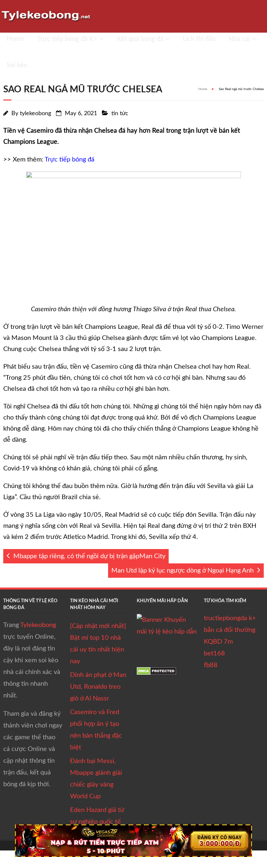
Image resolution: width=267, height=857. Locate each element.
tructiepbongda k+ (230, 618)
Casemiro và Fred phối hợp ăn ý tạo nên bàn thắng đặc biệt (96, 730)
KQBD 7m (218, 641)
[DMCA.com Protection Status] (156, 673)
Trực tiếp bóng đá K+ (67, 39)
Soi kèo (17, 65)
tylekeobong (35, 113)
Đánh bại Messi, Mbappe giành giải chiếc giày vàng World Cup (96, 779)
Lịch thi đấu (199, 39)
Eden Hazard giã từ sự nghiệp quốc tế (97, 816)
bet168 (214, 653)
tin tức (119, 113)
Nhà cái (239, 39)
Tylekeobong (38, 625)
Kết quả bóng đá (140, 39)
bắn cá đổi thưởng (229, 630)
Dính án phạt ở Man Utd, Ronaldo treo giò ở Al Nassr (98, 687)
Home (15, 39)
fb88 (211, 665)
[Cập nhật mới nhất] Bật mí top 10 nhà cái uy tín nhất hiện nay (98, 644)
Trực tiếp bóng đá (69, 159)
